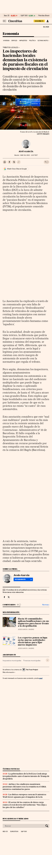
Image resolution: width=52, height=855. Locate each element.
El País (46, 27)
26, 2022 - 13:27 (28, 155)
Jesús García (26, 151)
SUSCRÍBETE (39, 21)
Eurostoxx (14, 831)
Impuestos (23, 40)
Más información (8, 672)
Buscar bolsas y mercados (15, 819)
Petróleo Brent (43, 16)
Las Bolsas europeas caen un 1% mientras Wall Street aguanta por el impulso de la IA (24, 795)
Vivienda (6, 40)
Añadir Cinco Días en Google (17, 169)
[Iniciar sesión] (47, 21)
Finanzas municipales (31, 660)
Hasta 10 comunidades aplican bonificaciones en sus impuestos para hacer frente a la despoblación (33, 622)
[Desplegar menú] (4, 21)
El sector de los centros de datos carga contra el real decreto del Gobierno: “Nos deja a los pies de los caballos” (25, 805)
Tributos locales (10, 47)
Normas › (45, 605)
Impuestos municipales (12, 660)
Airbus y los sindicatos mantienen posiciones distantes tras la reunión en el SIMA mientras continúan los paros (24, 786)
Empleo (14, 40)
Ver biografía (20, 579)
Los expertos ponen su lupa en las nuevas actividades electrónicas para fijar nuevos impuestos (32, 641)
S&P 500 (24, 16)
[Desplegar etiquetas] (47, 660)
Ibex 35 (6, 16)
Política (32, 40)
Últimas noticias (44, 40)
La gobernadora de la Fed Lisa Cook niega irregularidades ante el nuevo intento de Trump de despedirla (26, 776)
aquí (40, 678)
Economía (11, 34)
